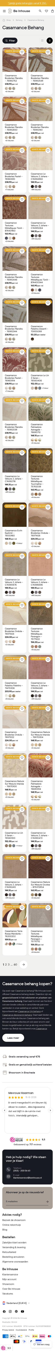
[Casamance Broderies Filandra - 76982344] (14, 310)
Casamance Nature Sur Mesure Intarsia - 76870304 (40, 735)
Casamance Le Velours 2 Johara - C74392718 (14, 479)
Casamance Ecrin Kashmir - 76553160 (13, 533)
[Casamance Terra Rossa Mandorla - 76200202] (14, 915)
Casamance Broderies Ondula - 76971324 (14, 631)
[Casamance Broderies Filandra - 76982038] (14, 408)
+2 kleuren (9, 241)
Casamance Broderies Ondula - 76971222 (14, 735)
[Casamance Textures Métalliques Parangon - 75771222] (40, 613)
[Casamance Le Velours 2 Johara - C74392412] (14, 866)
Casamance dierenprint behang (17, 1014)
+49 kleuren (36, 190)
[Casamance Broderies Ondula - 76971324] (14, 613)
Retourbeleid (9, 1252)
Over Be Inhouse (11, 1288)
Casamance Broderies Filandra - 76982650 (14, 127)
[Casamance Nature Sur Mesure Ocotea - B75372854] (40, 866)
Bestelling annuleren (13, 1256)
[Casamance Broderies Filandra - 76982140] (40, 109)
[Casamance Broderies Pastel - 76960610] (14, 158)
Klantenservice (10, 1274)
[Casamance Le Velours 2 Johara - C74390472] (40, 817)
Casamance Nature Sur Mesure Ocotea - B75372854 (40, 885)
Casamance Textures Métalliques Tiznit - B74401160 (14, 226)
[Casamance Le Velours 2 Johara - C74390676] (14, 564)
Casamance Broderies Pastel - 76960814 (14, 378)
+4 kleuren (35, 497)
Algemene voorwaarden (15, 1261)
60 (15, 964)
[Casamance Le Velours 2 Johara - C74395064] (40, 207)
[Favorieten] (46, 11)
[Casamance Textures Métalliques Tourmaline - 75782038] (40, 460)
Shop (8, 20)
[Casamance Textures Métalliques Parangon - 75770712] (40, 915)
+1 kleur (45, 388)
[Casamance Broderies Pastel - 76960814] (14, 359)
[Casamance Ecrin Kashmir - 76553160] (14, 515)
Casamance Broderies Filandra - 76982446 (14, 277)
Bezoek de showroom (14, 1220)
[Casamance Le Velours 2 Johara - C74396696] (40, 564)
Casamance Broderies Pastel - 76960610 (14, 176)
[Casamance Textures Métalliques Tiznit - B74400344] (40, 258)
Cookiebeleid (21, 1330)
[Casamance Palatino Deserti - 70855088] (40, 310)
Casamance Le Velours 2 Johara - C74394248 (40, 685)
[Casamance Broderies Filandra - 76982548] (40, 60)
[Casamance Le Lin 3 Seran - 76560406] (40, 359)
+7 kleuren (9, 190)
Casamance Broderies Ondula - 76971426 (40, 533)
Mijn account (9, 1279)
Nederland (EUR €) (17, 1303)
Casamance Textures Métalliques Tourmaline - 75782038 (37, 481)
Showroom (8, 1283)
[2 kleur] (50, 41)
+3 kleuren (35, 546)
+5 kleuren (35, 443)
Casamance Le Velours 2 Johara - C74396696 (40, 582)
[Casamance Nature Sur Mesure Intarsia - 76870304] (40, 716)
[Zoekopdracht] (40, 11)
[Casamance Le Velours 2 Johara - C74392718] (14, 460)
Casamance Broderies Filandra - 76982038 (14, 427)
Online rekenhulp (11, 1224)
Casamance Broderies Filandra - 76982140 (40, 127)
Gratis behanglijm (15, 51)
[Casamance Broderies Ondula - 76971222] (14, 716)
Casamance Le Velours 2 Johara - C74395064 (40, 225)
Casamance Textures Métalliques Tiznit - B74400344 (40, 278)
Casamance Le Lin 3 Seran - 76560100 (14, 835)
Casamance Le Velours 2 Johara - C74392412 (14, 885)
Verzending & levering (14, 1247)
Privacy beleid (8, 1330)
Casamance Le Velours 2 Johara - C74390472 (40, 835)
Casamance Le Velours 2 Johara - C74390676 (14, 582)
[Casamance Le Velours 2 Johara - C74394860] (40, 158)
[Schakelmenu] (4, 11)
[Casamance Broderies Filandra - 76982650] (14, 109)
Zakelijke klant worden (14, 1242)
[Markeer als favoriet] (22, 52)
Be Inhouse (22, 1318)
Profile (31, 1330)
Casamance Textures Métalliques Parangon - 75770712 (37, 936)
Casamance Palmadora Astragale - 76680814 (37, 785)
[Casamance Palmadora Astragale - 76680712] (40, 408)
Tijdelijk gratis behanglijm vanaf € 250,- (27, 3)
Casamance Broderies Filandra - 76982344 (14, 329)
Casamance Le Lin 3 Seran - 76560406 (40, 378)
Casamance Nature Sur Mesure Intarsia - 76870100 (14, 784)
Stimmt (14, 1322)
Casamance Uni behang (29, 1011)
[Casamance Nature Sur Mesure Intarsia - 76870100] (14, 765)
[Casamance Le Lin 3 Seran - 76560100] (14, 817)
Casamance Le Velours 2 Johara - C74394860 (40, 176)
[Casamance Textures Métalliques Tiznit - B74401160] (14, 207)
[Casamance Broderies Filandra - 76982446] (14, 258)
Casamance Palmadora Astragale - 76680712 (37, 428)
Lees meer (13, 1037)
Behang (19, 20)
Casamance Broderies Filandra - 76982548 (40, 78)
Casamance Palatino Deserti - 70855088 (39, 329)
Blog (4, 1229)
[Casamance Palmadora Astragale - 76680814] (40, 765)
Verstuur (47, 1202)
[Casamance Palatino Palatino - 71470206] (14, 667)
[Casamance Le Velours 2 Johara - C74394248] (40, 667)
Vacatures (7, 1293)
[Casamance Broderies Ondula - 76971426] (40, 515)
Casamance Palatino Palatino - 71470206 (14, 685)
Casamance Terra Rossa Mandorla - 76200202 (13, 934)
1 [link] (3, 964)
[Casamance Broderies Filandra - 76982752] (14, 60)
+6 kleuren (9, 91)
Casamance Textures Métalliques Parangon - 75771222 (37, 633)
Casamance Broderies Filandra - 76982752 (14, 78)
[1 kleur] (42, 41)
